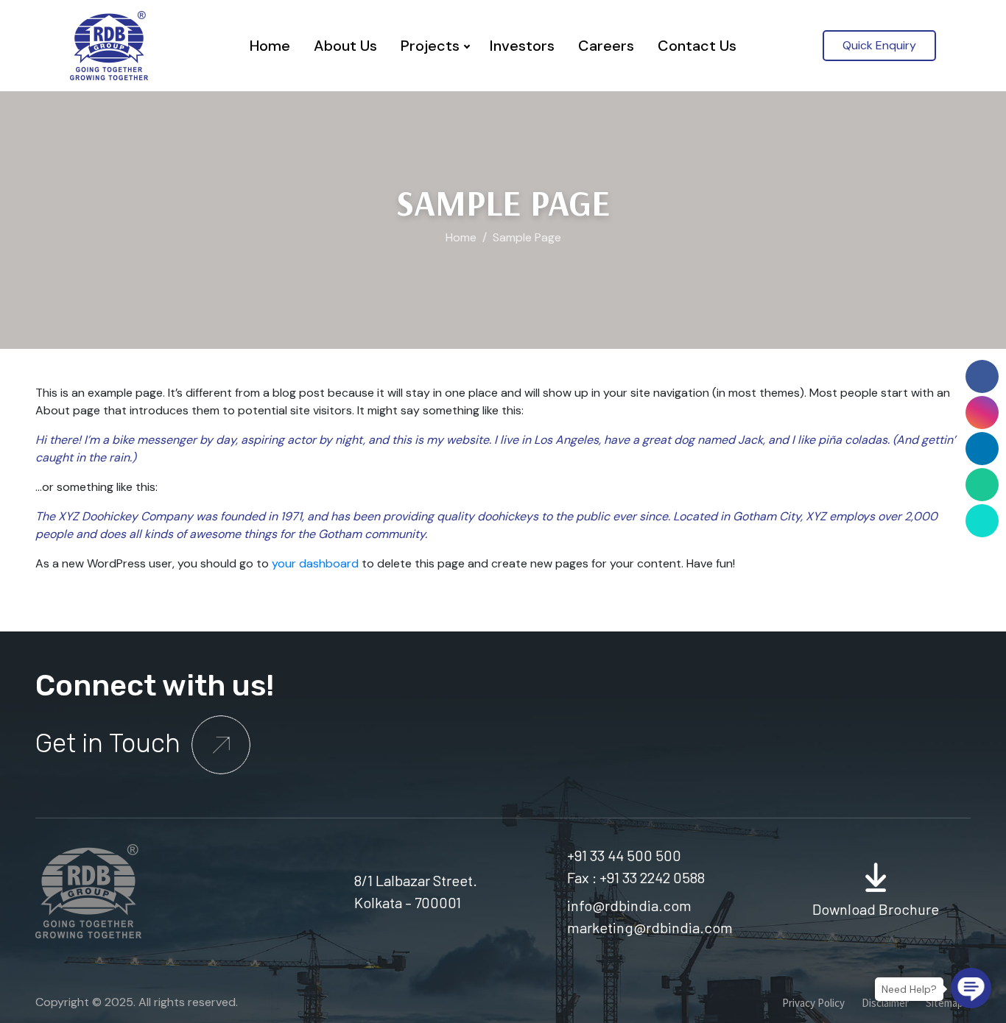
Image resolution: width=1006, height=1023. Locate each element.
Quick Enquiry (879, 45)
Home (270, 45)
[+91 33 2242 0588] (982, 484)
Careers (606, 45)
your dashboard (315, 563)
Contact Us (697, 45)
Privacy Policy (813, 1003)
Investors (522, 45)
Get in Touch (111, 743)
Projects (430, 45)
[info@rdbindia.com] (982, 520)
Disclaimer (885, 1003)
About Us (345, 45)
